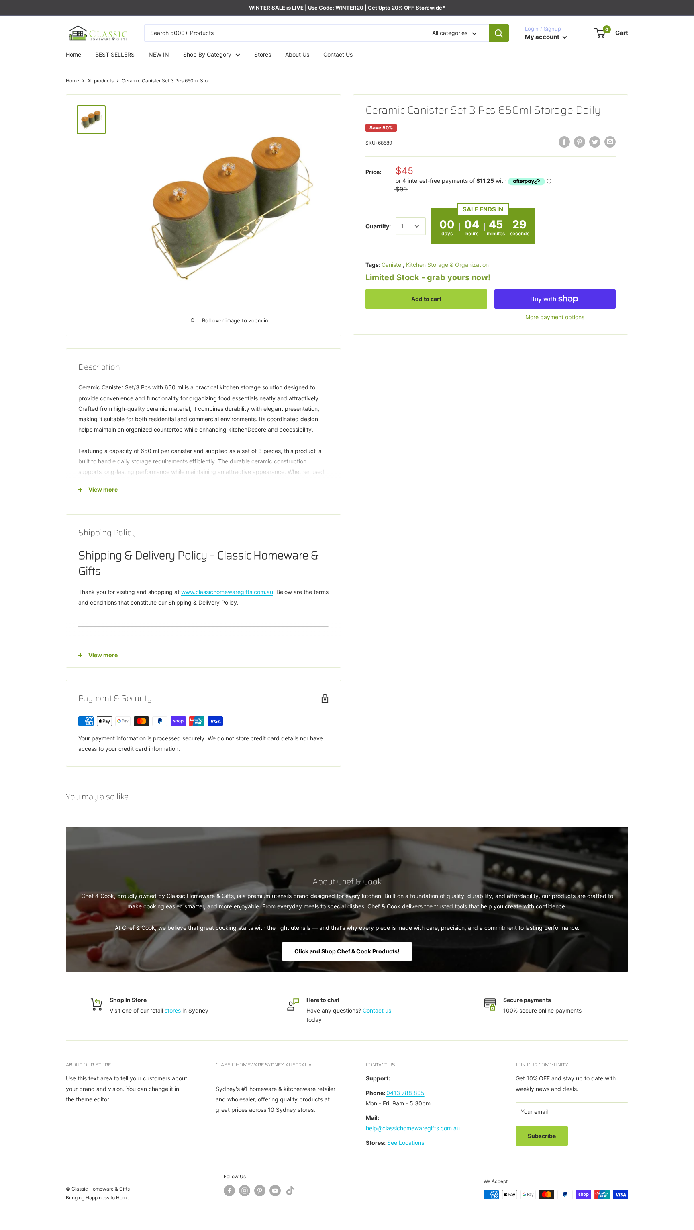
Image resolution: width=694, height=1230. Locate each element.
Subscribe (542, 1135)
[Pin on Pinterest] (579, 142)
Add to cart (426, 298)
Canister (392, 264)
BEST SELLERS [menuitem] (115, 54)
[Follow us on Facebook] (229, 1190)
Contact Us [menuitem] (338, 54)
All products (100, 81)
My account (543, 37)
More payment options (554, 317)
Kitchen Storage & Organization (447, 264)
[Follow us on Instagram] (244, 1190)
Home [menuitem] (73, 54)
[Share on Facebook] (564, 142)
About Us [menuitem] (297, 54)
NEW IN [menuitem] (159, 54)
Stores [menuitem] (262, 54)
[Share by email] (610, 142)
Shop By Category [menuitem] (207, 54)
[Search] (499, 33)
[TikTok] (290, 1192)
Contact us (377, 1010)
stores (173, 1010)
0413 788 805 (405, 1092)
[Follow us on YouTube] (275, 1190)
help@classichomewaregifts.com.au (413, 1128)
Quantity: (378, 226)
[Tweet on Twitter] (594, 142)
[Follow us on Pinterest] (259, 1190)
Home (72, 81)
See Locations (405, 1142)
